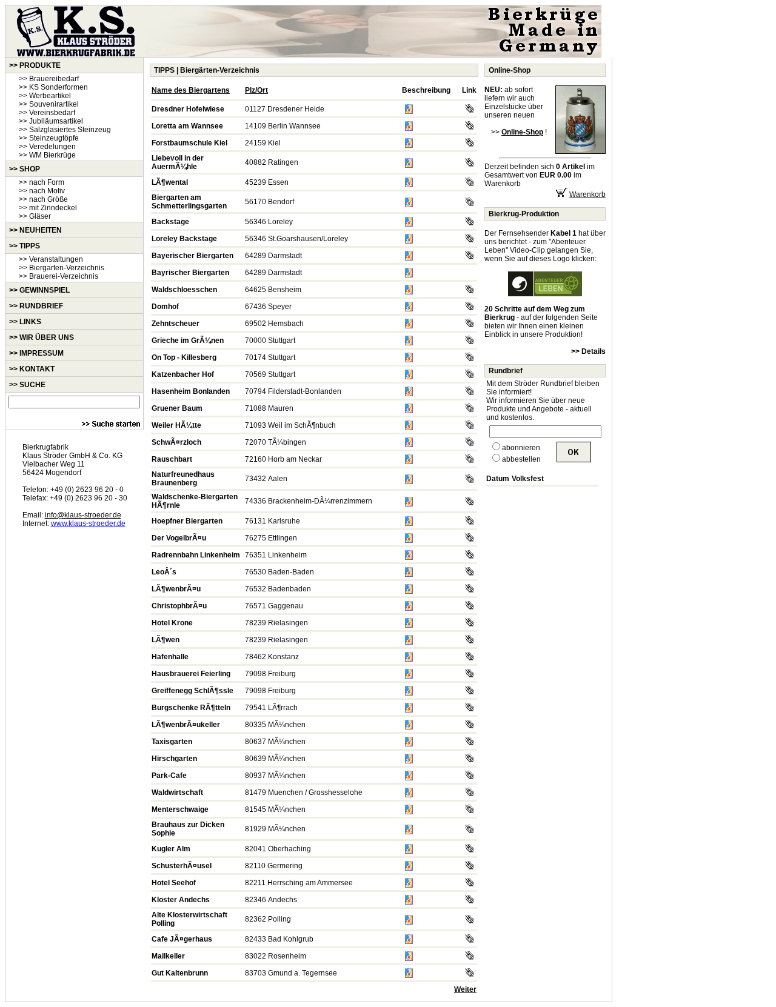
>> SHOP (24, 169)
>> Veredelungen (47, 146)
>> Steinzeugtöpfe (49, 138)
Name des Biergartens (191, 90)
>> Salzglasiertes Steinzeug (65, 129)
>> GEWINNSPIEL (39, 290)
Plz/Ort (256, 90)
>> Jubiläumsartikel (51, 121)
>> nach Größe (43, 199)
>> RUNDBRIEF (36, 306)
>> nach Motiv (42, 191)
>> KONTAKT (32, 369)
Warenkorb (587, 194)
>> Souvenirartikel (49, 104)
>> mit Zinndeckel (48, 208)
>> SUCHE (27, 385)
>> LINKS (25, 321)
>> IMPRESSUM (36, 353)
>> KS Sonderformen (53, 87)
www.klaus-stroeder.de (88, 523)
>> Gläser (35, 216)
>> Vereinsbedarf (47, 112)
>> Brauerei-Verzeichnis (58, 276)
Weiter (465, 989)
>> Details (588, 351)
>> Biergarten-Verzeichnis (61, 268)
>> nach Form (41, 182)
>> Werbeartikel (45, 95)
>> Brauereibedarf (49, 79)
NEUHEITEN (40, 230)
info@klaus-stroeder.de (83, 515)
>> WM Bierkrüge (47, 155)
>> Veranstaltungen (51, 259)
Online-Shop (509, 70)
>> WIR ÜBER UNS (41, 337)
